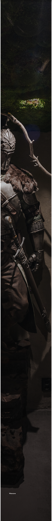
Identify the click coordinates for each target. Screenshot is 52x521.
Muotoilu (36, 1)
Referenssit (45, 1)
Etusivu (33, 1)
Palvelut (39, 1)
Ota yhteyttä (49, 1)
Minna (42, 1)
